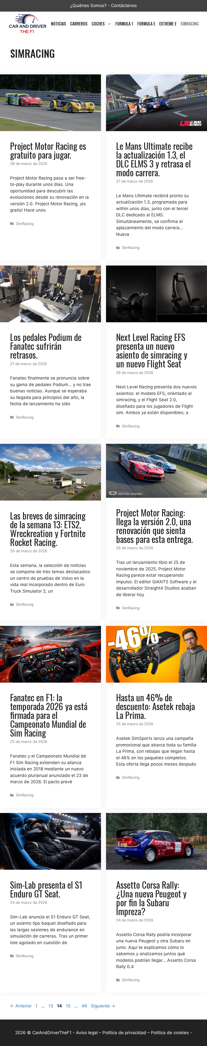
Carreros (79, 24)
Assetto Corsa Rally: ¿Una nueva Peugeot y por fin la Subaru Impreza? (151, 898)
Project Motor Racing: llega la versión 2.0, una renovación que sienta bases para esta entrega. (154, 525)
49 (84, 1005)
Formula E (146, 24)
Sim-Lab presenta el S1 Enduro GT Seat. (46, 889)
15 (69, 1005)
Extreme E (167, 24)
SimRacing (189, 24)
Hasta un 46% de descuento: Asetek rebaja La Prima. (155, 706)
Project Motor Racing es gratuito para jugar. (48, 150)
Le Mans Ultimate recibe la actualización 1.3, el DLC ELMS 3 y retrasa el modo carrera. (154, 159)
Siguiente (103, 1005)
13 (51, 1005)
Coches (98, 24)
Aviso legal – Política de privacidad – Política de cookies (132, 1032)
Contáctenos (124, 5)
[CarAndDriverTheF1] (27, 24)
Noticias (58, 24)
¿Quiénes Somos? (88, 5)
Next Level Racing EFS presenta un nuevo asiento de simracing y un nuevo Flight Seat (151, 350)
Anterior (21, 1005)
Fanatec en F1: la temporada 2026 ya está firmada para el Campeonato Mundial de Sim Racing (48, 715)
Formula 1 (124, 24)
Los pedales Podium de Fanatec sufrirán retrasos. (46, 345)
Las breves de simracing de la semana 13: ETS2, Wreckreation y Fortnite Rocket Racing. (48, 528)
